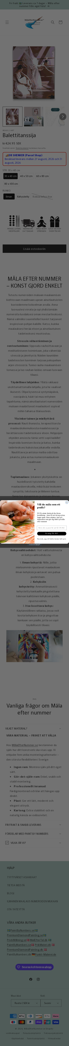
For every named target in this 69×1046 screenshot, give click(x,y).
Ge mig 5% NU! (51, 534)
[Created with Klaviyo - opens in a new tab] (34, 545)
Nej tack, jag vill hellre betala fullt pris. (52, 539)
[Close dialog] (66, 502)
